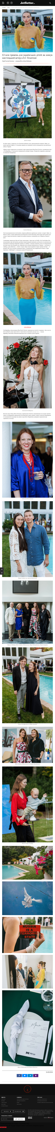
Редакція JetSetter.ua (42, 1099)
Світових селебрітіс (21, 1100)
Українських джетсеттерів (22, 1099)
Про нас (39, 1097)
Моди (18, 1102)
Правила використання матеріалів (45, 1102)
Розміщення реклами (42, 1100)
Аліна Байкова (27, 327)
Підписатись (20, 1119)
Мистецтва (19, 1104)
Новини (19, 1097)
